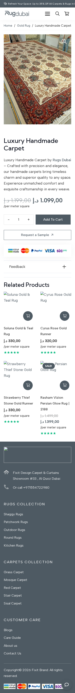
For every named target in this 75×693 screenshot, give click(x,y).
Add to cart (53, 219)
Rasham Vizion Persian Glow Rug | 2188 (54, 403)
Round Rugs (13, 537)
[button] (47, 13)
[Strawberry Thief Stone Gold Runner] (19, 376)
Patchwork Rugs (16, 522)
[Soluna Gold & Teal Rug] (19, 307)
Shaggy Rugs (13, 514)
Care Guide (12, 638)
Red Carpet (12, 588)
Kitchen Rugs (14, 545)
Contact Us (12, 653)
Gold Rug (23, 25)
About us (11, 646)
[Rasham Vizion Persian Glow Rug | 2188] (55, 376)
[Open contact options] (66, 684)
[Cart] (66, 13)
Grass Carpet (14, 572)
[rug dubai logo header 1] (17, 14)
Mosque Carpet (15, 580)
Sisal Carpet (13, 603)
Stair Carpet (13, 595)
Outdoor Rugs (14, 530)
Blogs (8, 630)
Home (8, 25)
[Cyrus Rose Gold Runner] (55, 307)
